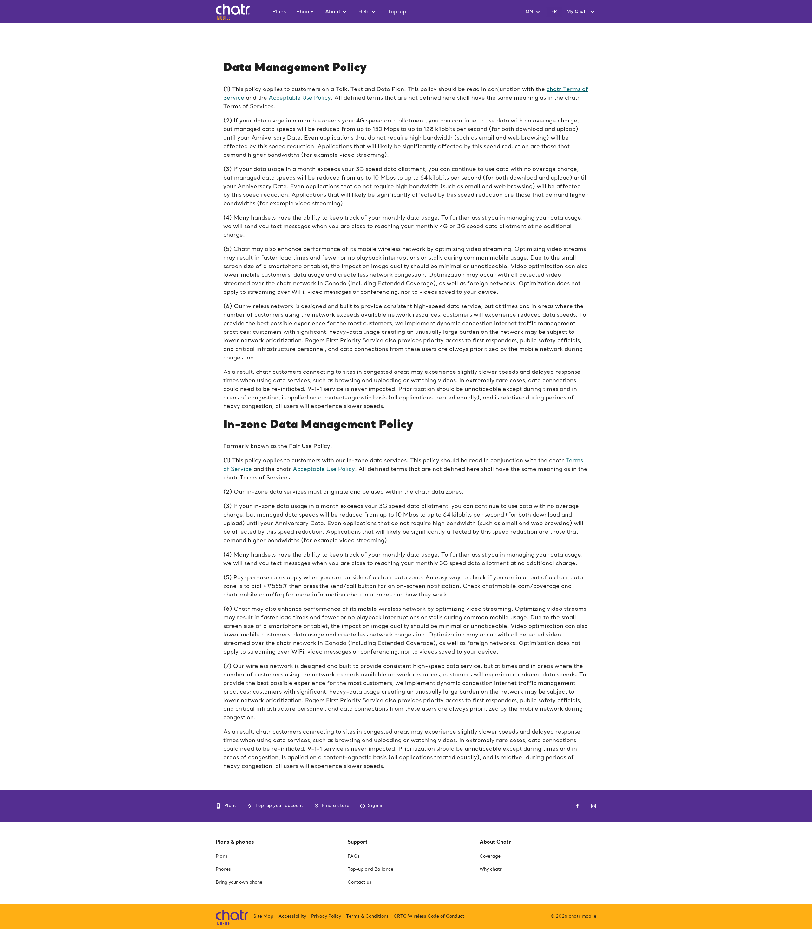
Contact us (359, 882)
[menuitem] (282, 11)
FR (554, 12)
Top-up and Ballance (370, 869)
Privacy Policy (326, 916)
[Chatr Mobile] (232, 916)
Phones (223, 869)
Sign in (376, 805)
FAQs (354, 856)
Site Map (263, 916)
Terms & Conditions (367, 916)
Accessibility (292, 916)
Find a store (336, 805)
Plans (230, 805)
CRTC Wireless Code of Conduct (429, 916)
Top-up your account (279, 805)
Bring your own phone (239, 882)
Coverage (490, 856)
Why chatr (491, 869)
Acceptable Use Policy (300, 98)
